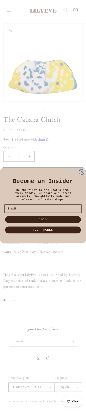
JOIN (43, 219)
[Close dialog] (81, 171)
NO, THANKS (43, 230)
